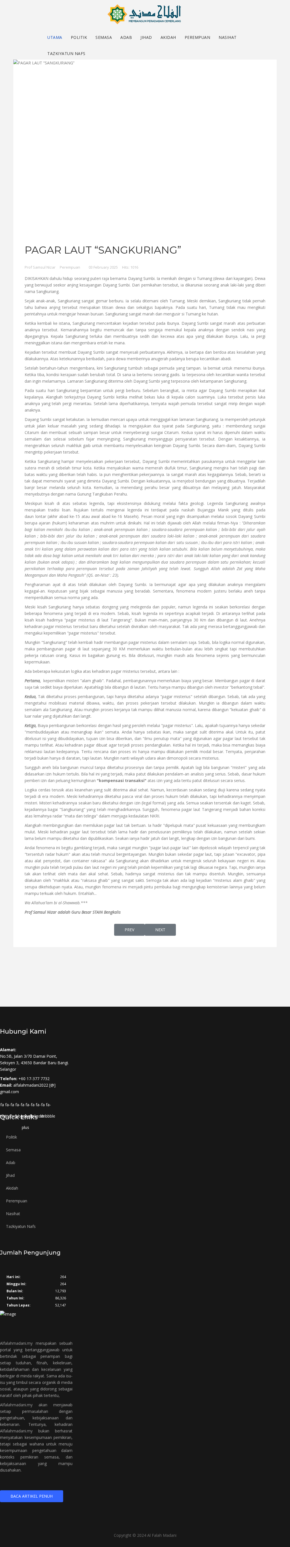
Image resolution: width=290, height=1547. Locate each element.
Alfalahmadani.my (16, 1343)
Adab (126, 37)
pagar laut (232, 738)
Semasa (103, 37)
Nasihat (228, 37)
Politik (79, 37)
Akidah (168, 37)
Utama (54, 37)
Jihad (146, 37)
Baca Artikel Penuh (31, 1496)
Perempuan (197, 37)
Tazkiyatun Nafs (66, 53)
